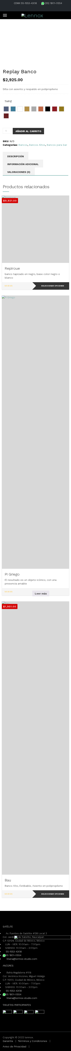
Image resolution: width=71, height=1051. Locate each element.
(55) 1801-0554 (53, 3)
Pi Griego (12, 574)
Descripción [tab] (15, 156)
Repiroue (12, 268)
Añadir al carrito (28, 131)
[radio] (6, 109)
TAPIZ (8, 101)
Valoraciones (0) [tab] (18, 172)
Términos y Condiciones (32, 1041)
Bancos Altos (37, 144)
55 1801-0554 (13, 955)
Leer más (41, 593)
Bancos (22, 144)
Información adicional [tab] (23, 164)
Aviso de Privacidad (14, 1046)
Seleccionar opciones (52, 286)
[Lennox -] (32, 15)
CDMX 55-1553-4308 (25, 3)
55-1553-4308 (14, 951)
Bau (8, 880)
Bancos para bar (57, 144)
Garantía (8, 1041)
